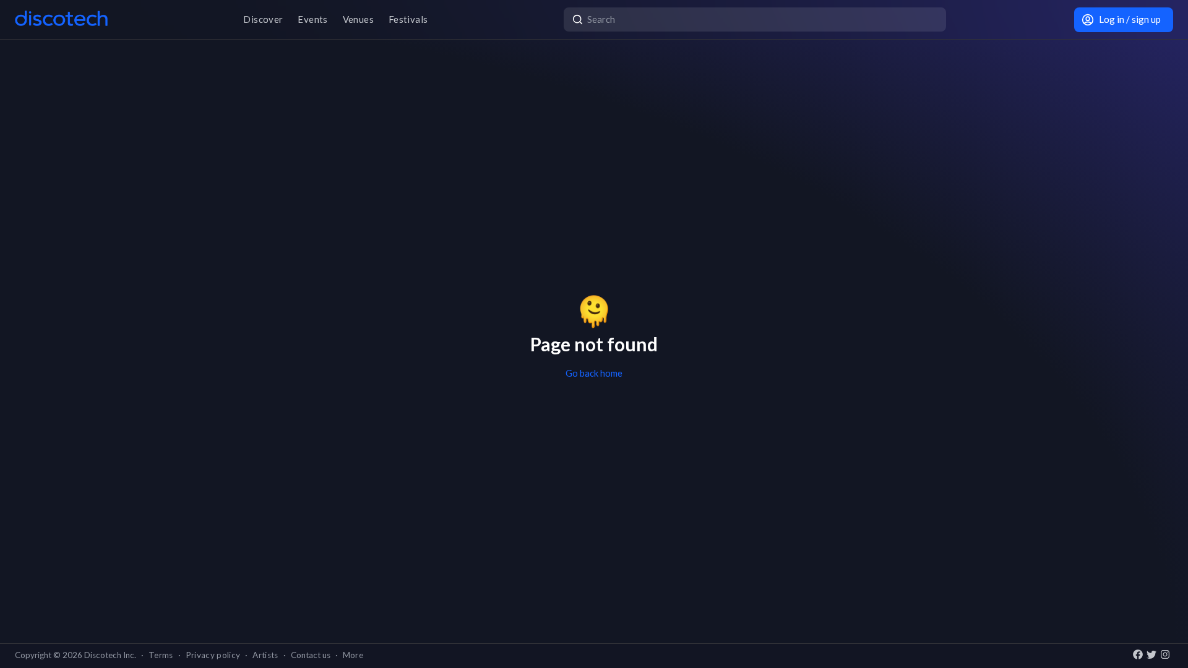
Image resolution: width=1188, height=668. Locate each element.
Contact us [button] (310, 655)
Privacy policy (213, 655)
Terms (160, 655)
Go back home (594, 373)
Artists (265, 655)
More (353, 655)
